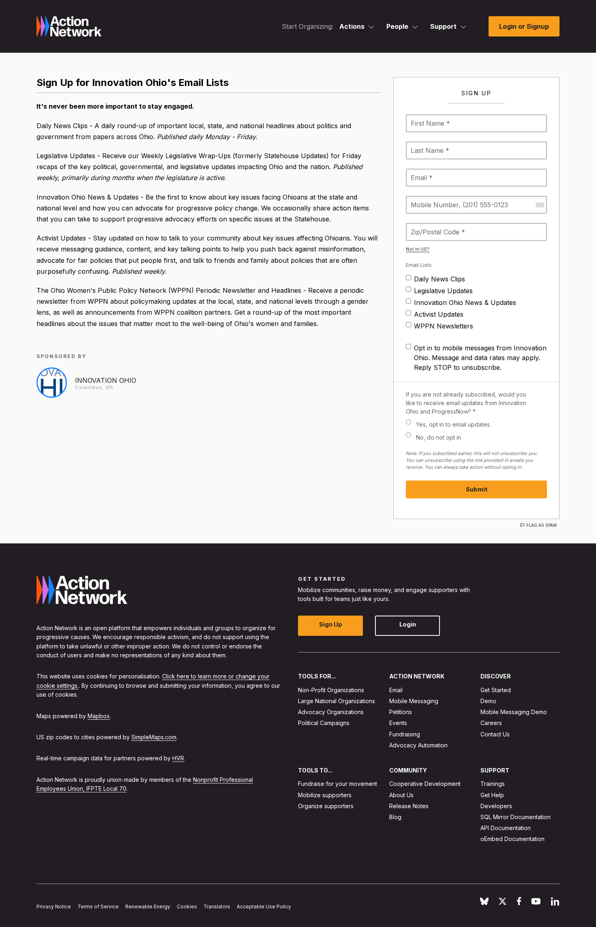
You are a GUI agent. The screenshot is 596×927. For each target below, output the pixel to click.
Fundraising (404, 733)
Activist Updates (438, 314)
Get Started (495, 689)
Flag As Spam (541, 525)
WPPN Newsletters (443, 326)
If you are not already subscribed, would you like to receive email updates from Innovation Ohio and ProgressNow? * (466, 403)
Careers (491, 722)
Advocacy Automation (418, 744)
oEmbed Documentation (512, 838)
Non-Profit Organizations (331, 689)
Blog (395, 816)
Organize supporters (326, 805)
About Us (401, 794)
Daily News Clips (439, 279)
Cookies (187, 906)
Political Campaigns (323, 722)
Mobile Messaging (413, 700)
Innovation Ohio (105, 380)
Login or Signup (524, 26)
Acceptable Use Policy (264, 906)
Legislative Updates (443, 291)
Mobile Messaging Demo (513, 711)
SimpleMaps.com (153, 736)
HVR (178, 758)
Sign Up (330, 624)
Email (396, 689)
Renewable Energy (147, 906)
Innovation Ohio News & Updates (465, 302)
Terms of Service (98, 906)
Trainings (492, 783)
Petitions (400, 711)
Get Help (492, 794)
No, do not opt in (438, 437)
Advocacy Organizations (331, 711)
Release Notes (409, 805)
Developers (496, 805)
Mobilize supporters (325, 794)
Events (398, 722)
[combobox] (540, 204)
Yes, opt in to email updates (453, 424)
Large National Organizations (336, 700)
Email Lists (419, 265)
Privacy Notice (53, 906)
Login (407, 624)
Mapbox (99, 715)
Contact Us (495, 733)
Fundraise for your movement (337, 783)
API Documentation (505, 827)
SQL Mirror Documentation (515, 816)
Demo (488, 700)
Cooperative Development (425, 783)
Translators (217, 906)
